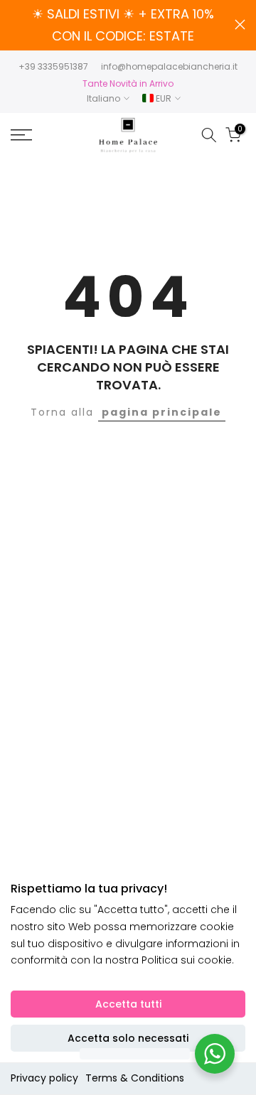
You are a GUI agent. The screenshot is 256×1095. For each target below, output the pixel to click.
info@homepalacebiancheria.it (169, 66)
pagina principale (162, 412)
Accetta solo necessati (128, 1038)
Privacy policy (44, 1078)
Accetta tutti (128, 1004)
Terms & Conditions (134, 1078)
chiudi (240, 24)
